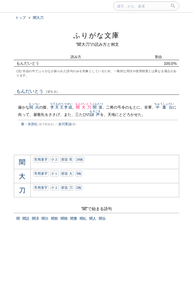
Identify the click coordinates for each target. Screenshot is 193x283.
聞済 (35, 218)
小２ (54, 159)
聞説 (25, 218)
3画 (78, 173)
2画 (78, 188)
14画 (79, 159)
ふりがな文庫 (96, 35)
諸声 (95, 114)
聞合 (102, 218)
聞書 (73, 218)
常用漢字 (40, 159)
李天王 (57, 107)
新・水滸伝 (29, 124)
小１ (54, 173)
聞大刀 (83, 107)
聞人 (92, 218)
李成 (68, 107)
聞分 (45, 218)
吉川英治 (64, 124)
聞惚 (64, 218)
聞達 (97, 107)
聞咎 (54, 218)
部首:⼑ (66, 188)
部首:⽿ (66, 159)
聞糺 (83, 218)
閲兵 (34, 107)
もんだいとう (37, 91)
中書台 (164, 107)
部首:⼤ (66, 173)
